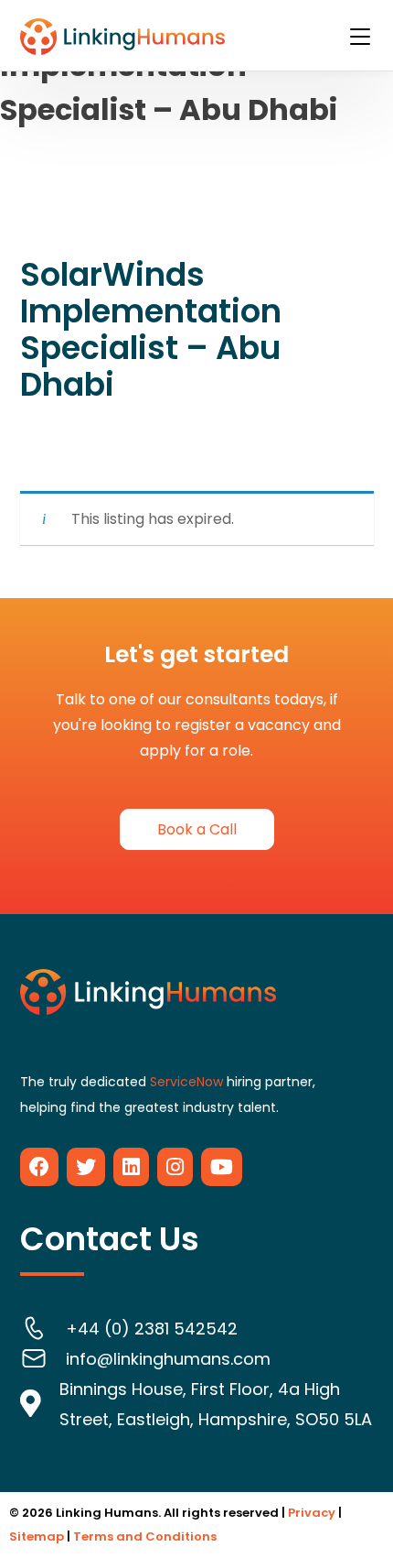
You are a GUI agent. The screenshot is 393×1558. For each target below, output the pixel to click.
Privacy (311, 1512)
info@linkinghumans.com (168, 1358)
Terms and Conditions (145, 1536)
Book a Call (197, 829)
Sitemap (36, 1536)
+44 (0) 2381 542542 (152, 1328)
